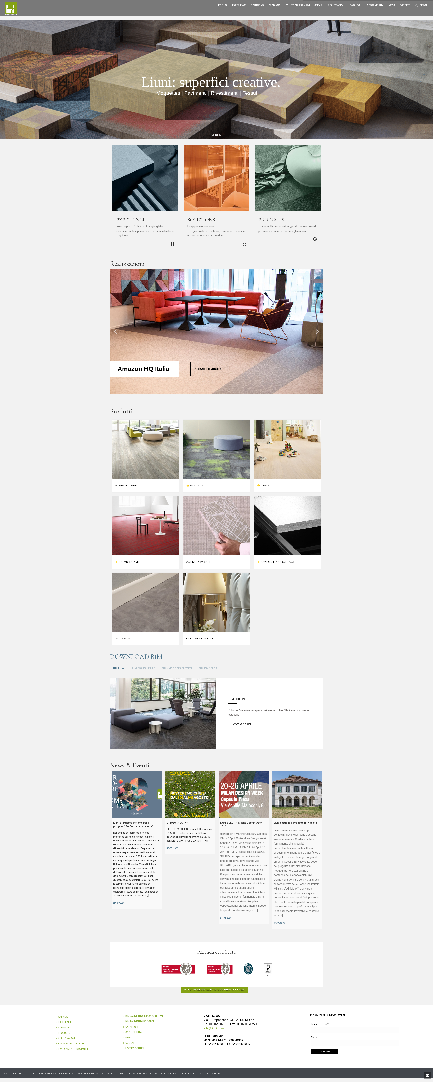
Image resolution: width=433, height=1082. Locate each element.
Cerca (423, 5)
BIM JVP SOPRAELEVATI (177, 668)
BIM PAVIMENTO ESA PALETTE (74, 1049)
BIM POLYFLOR (208, 668)
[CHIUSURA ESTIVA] (190, 794)
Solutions (257, 5)
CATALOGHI (131, 1027)
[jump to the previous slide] (116, 331)
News (391, 5)
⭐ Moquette (195, 485)
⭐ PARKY (263, 485)
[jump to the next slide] (317, 331)
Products (274, 5)
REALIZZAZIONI (336, 5)
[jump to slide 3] (220, 135)
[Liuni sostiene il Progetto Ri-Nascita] (297, 794)
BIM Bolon (119, 668)
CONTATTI (130, 1043)
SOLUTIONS (64, 1027)
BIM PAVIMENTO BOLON (71, 1043)
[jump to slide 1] (213, 135)
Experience (239, 5)
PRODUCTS (64, 1033)
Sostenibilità (375, 5)
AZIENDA (63, 1017)
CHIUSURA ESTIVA (177, 822)
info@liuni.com (214, 1028)
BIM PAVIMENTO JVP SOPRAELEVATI (145, 1016)
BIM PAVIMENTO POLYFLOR (140, 1021)
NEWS (128, 1037)
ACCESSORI (122, 638)
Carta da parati (198, 562)
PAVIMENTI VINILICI (128, 485)
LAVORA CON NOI (134, 1048)
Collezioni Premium (297, 5)
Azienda (222, 5)
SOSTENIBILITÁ (133, 1032)
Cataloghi (356, 5)
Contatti (405, 5)
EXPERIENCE (65, 1022)
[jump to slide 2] (216, 135)
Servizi (318, 5)
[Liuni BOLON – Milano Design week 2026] (244, 794)
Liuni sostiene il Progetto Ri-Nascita (295, 822)
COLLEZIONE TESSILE (200, 638)
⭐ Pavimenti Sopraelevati (276, 562)
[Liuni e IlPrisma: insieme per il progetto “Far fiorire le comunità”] (137, 794)
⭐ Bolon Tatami (127, 562)
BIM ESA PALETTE (143, 668)
